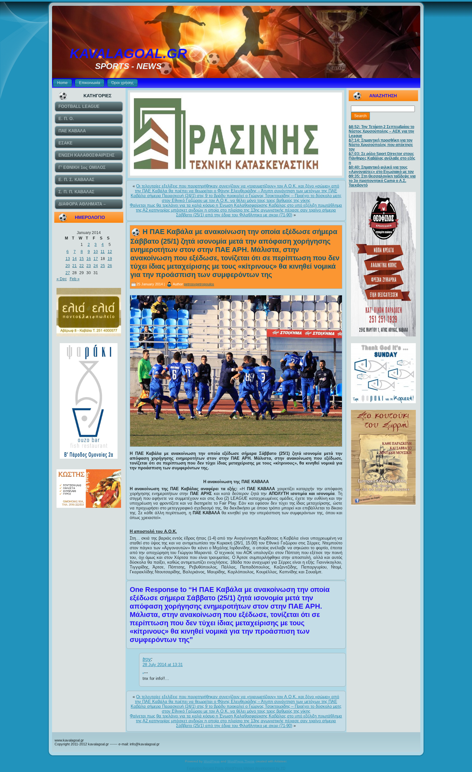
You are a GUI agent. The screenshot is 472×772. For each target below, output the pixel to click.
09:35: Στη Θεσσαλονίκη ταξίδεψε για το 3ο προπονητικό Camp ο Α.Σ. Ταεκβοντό (382, 180)
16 (88, 258)
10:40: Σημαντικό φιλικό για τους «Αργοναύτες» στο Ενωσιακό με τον (381, 169)
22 (81, 266)
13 (68, 258)
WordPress (212, 761)
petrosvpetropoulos (199, 284)
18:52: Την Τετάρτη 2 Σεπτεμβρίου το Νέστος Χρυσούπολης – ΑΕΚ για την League (381, 131)
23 (88, 266)
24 (95, 266)
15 (81, 258)
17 (95, 258)
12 (110, 251)
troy (147, 659)
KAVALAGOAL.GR (128, 53)
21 (74, 266)
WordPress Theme (241, 761)
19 (110, 258)
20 (68, 266)
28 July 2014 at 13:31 (163, 664)
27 (68, 273)
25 (103, 266)
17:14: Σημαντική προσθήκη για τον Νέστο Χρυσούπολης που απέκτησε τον (381, 145)
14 (74, 258)
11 (103, 251)
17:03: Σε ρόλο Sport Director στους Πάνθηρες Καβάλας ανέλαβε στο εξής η (382, 158)
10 (95, 251)
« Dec (62, 279)
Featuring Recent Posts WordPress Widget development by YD (236, 768)
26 (110, 266)
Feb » (75, 279)
